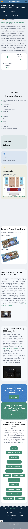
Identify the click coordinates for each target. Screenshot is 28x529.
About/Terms (10, 512)
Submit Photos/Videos (11, 515)
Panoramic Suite (14, 480)
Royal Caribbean (9, 22)
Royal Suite (20, 498)
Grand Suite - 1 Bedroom (14, 489)
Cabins (5, 15)
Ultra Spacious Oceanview (14, 471)
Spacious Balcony (18, 475)
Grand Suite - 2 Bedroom (14, 493)
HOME (2, 22)
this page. (21, 442)
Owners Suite (8, 498)
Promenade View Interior (14, 452)
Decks (12, 11)
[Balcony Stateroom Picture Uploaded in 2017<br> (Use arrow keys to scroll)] (6, 314)
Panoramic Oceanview (14, 466)
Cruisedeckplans (13, 2)
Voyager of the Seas (19, 22)
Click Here (14, 397)
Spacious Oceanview (14, 461)
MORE (14, 15)
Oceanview (14, 457)
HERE (24, 300)
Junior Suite (14, 484)
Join (21, 515)
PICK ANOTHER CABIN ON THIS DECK (14, 196)
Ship (4, 11)
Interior (14, 448)
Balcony (3, 23)
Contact (19, 512)
